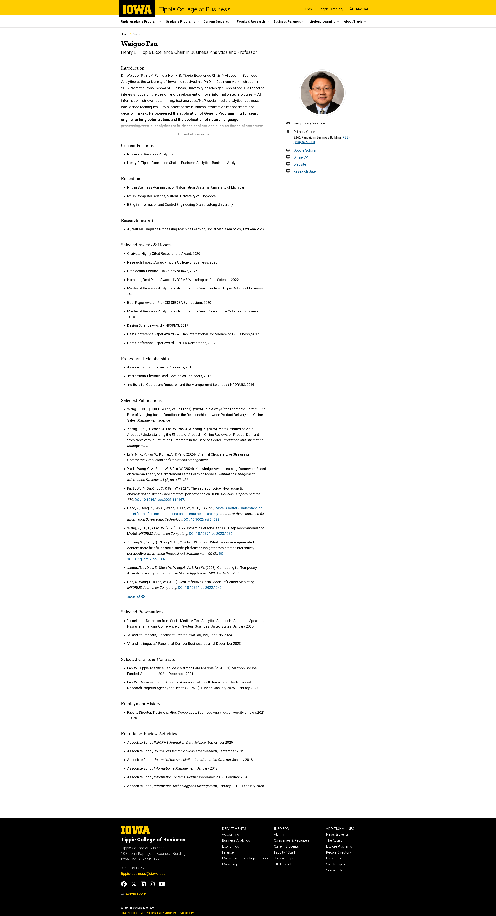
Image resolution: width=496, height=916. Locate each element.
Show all (134, 596)
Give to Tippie (336, 864)
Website (300, 164)
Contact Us (334, 870)
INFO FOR (281, 829)
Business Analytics (236, 840)
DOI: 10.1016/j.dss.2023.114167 (159, 500)
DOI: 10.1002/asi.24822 (201, 519)
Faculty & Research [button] (251, 21)
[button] (359, 8)
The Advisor (335, 840)
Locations (333, 858)
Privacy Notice (129, 912)
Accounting (230, 834)
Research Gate (305, 171)
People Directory (330, 9)
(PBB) (346, 137)
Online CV (301, 157)
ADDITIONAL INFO (340, 829)
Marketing (229, 864)
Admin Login (136, 894)
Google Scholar (305, 150)
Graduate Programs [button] (180, 21)
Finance (228, 852)
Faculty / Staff (284, 852)
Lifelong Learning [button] (322, 21)
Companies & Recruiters (292, 840)
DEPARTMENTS (234, 829)
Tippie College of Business (195, 9)
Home (124, 34)
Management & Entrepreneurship (246, 858)
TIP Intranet (282, 864)
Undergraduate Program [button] (139, 21)
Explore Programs (339, 846)
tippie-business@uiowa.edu (143, 873)
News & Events (337, 834)
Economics (230, 846)
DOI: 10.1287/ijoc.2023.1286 (210, 533)
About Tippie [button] (353, 21)
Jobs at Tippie (284, 858)
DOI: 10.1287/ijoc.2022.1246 (199, 587)
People (136, 34)
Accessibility (187, 912)
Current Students (216, 21)
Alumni (307, 9)
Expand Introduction (192, 134)
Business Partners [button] (287, 21)
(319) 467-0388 (304, 142)
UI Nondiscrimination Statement (158, 912)
